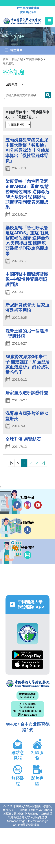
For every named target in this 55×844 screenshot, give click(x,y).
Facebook (17, 505)
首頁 (5, 59)
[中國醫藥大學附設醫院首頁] (26, 20)
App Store (27, 664)
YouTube (38, 505)
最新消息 (8, 63)
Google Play (27, 655)
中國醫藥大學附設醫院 (28, 683)
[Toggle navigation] (49, 21)
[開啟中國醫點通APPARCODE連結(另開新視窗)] (27, 633)
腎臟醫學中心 (34, 59)
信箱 (27, 555)
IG (27, 505)
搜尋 (48, 95)
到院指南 (27, 530)
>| (43, 463)
